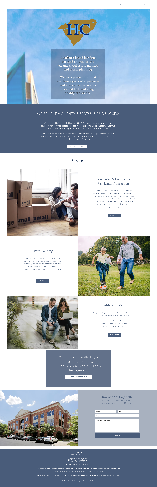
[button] (133, 5)
